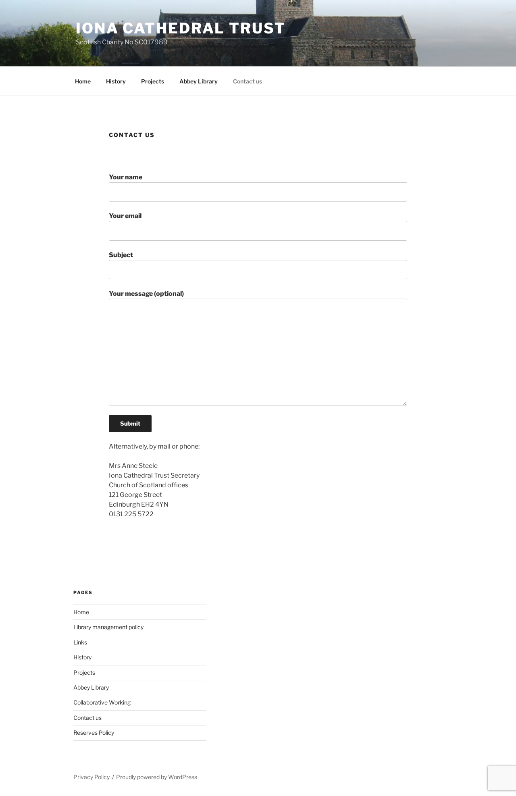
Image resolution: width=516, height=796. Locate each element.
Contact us (247, 81)
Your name (125, 177)
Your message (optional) (146, 293)
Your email (125, 216)
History (116, 81)
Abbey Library (198, 81)
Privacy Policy (91, 776)
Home (83, 81)
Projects (152, 81)
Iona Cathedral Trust (181, 28)
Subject (121, 255)
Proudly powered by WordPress (156, 776)
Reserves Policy (93, 732)
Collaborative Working (102, 702)
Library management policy (108, 626)
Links (80, 642)
